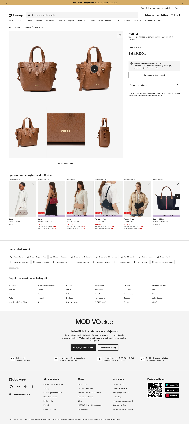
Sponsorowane (13, 179)
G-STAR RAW (100, 302)
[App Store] (172, 390)
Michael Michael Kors (46, 285)
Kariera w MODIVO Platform (89, 393)
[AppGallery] (172, 395)
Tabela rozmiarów (120, 388)
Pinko (11, 298)
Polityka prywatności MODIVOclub (81, 419)
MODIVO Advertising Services (90, 405)
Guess (126, 302)
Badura (12, 290)
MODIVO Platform (85, 388)
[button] (37, 69)
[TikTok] (32, 386)
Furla (133, 33)
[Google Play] (172, 385)
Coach (40, 294)
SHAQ (154, 302)
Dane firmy (82, 384)
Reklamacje (48, 401)
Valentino (70, 294)
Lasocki (127, 285)
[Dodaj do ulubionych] (120, 35)
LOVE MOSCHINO (159, 285)
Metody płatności (50, 397)
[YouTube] (18, 386)
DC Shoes (127, 290)
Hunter (69, 285)
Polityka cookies (100, 419)
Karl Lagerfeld (101, 298)
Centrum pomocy (50, 409)
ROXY (68, 290)
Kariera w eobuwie (85, 397)
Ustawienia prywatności (43, 419)
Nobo (40, 302)
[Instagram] (11, 386)
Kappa (40, 290)
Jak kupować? (118, 384)
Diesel (154, 294)
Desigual (69, 298)
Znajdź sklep (167, 8)
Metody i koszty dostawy (53, 384)
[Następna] (183, 2)
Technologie (117, 397)
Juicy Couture (157, 298)
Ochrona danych (114, 419)
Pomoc (177, 8)
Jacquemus (99, 285)
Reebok (127, 298)
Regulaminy (83, 409)
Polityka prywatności (60, 419)
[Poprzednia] (6, 2)
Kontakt (46, 405)
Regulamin (29, 419)
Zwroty (46, 388)
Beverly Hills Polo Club (18, 302)
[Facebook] (25, 386)
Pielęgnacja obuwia (121, 393)
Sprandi (41, 298)
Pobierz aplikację (153, 8)
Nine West (99, 290)
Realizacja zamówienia (52, 393)
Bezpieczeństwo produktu (123, 409)
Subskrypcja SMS (119, 405)
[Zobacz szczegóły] (177, 85)
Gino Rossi (13, 285)
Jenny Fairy (128, 294)
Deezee (12, 294)
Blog (142, 8)
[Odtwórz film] (94, 69)
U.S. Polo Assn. (72, 302)
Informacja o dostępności (123, 401)
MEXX (97, 294)
